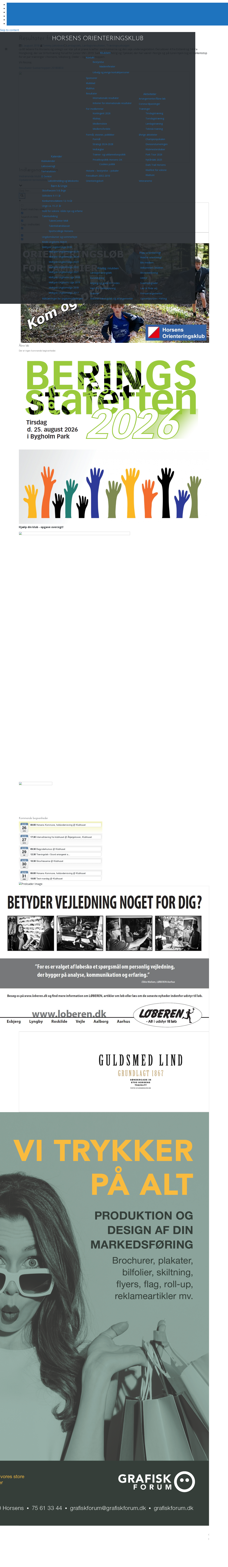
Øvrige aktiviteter (148, 134)
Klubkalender (48, 161)
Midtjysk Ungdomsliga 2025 (64, 251)
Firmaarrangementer (151, 293)
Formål (96, 139)
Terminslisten (48, 171)
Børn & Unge (59, 186)
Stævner (94, 293)
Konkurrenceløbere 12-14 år (57, 200)
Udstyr (143, 277)
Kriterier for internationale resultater (112, 103)
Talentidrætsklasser (59, 225)
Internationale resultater (106, 98)
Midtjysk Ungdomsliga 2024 (64, 256)
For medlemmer (94, 108)
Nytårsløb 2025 (154, 159)
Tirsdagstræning (154, 113)
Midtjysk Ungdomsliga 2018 (64, 287)
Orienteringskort (94, 180)
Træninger (144, 108)
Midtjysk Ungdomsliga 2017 (64, 292)
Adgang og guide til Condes (105, 283)
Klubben (105, 53)
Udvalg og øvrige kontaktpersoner (111, 72)
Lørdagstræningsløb (101, 272)
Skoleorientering (149, 272)
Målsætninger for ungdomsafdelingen (62, 298)
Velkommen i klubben (151, 267)
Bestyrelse (98, 62)
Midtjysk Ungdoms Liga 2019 (64, 282)
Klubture (150, 175)
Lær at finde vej (148, 288)
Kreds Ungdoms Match (54, 241)
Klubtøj (96, 118)
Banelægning (97, 277)
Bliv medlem (147, 262)
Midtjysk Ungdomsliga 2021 (64, 272)
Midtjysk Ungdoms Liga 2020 (64, 277)
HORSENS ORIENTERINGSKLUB (97, 39)
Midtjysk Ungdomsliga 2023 (64, 261)
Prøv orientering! (150, 253)
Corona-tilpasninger (149, 103)
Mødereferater (107, 66)
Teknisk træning (154, 128)
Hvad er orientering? (151, 257)
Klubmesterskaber (155, 149)
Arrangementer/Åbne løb (152, 98)
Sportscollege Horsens (61, 231)
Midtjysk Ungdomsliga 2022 (64, 267)
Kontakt (90, 57)
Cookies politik (107, 164)
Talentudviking (50, 216)
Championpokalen (155, 139)
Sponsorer (91, 78)
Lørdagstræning (154, 123)
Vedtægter (98, 149)
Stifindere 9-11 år (51, 195)
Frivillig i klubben (108, 268)
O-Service (46, 176)
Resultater (91, 93)
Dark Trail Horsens (156, 164)
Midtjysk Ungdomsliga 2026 (57, 247)
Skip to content (9, 30)
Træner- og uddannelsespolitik (109, 154)
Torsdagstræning (155, 118)
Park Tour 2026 (154, 154)
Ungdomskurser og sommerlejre (59, 236)
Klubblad (90, 83)
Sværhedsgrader (149, 283)
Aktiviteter (149, 94)
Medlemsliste (100, 123)
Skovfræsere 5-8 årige (54, 190)
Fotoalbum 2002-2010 (98, 175)
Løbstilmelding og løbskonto (63, 180)
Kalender (56, 156)
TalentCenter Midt (58, 220)
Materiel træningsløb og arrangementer (111, 298)
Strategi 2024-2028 (103, 144)
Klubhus (90, 88)
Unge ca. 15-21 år (51, 205)
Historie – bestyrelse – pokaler (102, 170)
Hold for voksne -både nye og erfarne (62, 211)
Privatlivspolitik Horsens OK (107, 159)
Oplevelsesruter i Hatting (153, 298)
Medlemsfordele (101, 128)
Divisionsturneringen (157, 144)
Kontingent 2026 (101, 113)
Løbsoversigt (48, 166)
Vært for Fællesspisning (103, 288)
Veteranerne (145, 180)
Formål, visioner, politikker (100, 134)
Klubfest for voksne (156, 170)
